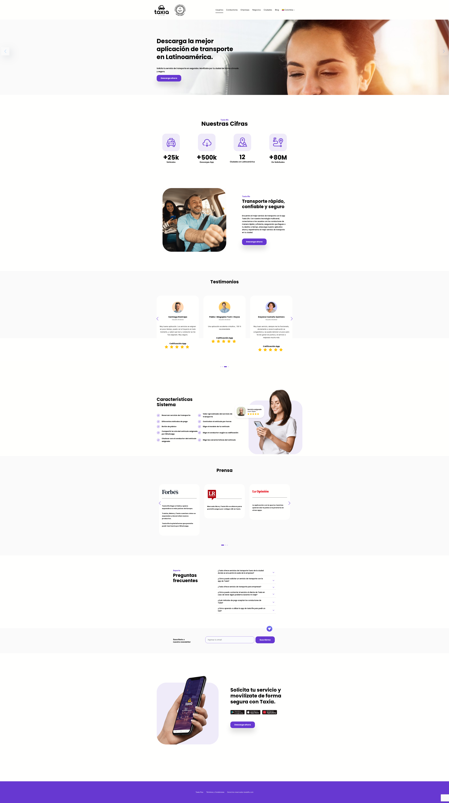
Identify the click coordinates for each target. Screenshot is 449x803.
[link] (224, 57)
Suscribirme (265, 640)
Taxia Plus (199, 792)
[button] (157, 319)
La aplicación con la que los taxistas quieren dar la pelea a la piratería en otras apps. (223, 507)
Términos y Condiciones (215, 792)
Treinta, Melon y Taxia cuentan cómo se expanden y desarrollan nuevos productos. (269, 516)
